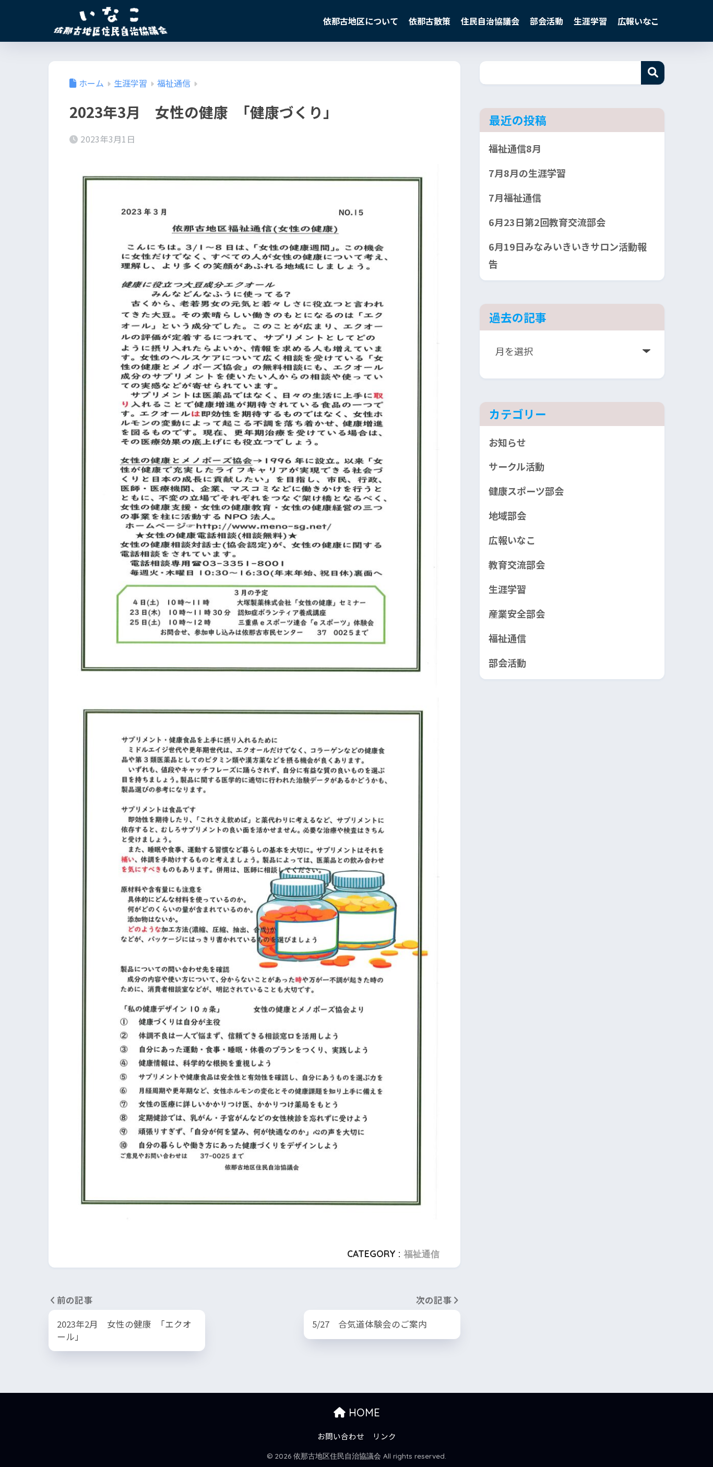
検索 (652, 73)
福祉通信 (421, 1253)
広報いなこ (638, 21)
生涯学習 (590, 21)
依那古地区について (360, 21)
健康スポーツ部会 (526, 491)
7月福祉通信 (515, 197)
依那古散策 (429, 21)
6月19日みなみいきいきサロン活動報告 (568, 255)
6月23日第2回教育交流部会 (547, 222)
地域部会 (507, 515)
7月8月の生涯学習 (527, 173)
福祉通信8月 (515, 148)
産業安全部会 (517, 613)
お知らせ (507, 442)
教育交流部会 (517, 564)
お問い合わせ (340, 1435)
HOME (363, 1412)
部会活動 (546, 21)
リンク (384, 1435)
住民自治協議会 (490, 21)
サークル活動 (516, 466)
